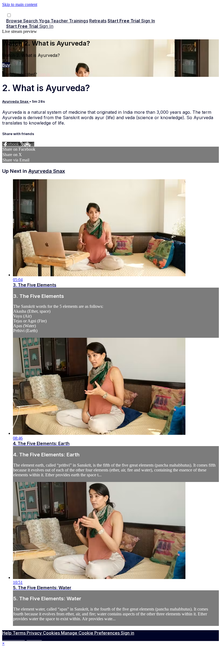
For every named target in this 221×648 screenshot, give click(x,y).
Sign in (148, 20)
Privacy (35, 633)
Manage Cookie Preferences (91, 633)
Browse (14, 20)
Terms (20, 633)
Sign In (46, 26)
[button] (9, 15)
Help (7, 633)
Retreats (97, 20)
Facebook (11, 144)
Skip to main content (19, 4)
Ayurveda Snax (15, 101)
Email (29, 144)
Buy (6, 65)
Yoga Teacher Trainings (63, 20)
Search (31, 20)
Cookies (52, 633)
